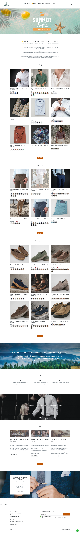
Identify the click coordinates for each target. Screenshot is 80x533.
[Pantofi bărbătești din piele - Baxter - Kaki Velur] (56, 269)
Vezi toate (40, 157)
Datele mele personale (14, 518)
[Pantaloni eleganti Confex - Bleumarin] (21, 194)
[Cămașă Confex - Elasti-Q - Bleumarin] (56, 121)
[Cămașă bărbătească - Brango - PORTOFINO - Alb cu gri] (56, 93)
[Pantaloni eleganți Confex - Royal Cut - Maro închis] (17, 194)
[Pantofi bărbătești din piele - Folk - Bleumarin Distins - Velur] (11, 298)
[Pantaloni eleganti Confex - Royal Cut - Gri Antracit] (11, 194)
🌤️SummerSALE (27, 3)
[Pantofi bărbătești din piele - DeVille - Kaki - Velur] (32, 269)
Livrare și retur (13, 514)
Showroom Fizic (13, 524)
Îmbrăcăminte (41, 3)
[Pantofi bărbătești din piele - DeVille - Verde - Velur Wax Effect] (48, 269)
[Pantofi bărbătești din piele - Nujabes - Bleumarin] (15, 269)
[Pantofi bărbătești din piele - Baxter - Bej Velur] (52, 269)
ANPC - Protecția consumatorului (16, 521)
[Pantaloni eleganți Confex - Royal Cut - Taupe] (15, 194)
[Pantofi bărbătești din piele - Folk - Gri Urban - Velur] (15, 298)
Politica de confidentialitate (15, 513)
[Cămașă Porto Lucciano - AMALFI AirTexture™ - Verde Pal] (42, 122)
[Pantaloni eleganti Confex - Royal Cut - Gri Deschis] (25, 194)
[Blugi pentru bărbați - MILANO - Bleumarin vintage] (54, 222)
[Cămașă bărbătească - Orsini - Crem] (54, 149)
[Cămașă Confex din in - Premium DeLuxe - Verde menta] (34, 95)
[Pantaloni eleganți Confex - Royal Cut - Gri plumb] (15, 196)
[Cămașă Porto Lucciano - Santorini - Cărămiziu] (15, 150)
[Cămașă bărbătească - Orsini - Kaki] (56, 149)
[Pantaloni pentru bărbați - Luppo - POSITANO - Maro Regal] (17, 223)
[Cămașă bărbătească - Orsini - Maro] (58, 149)
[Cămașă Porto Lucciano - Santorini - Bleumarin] (13, 150)
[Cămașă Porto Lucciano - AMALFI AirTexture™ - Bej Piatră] (34, 122)
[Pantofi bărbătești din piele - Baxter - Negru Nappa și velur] (66, 269)
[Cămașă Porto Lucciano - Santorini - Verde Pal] (23, 150)
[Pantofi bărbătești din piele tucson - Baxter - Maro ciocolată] (60, 269)
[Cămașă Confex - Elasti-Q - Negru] (60, 121)
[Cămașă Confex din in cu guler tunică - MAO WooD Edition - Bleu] (15, 93)
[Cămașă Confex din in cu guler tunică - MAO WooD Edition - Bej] (13, 93)
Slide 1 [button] (39, 417)
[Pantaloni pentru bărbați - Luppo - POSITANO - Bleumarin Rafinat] (15, 223)
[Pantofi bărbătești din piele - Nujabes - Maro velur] (23, 269)
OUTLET (36, 5)
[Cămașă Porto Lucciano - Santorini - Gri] (19, 150)
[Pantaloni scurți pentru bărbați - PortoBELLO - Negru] (40, 194)
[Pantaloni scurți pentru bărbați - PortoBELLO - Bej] (32, 194)
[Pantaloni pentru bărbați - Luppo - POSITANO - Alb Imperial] (11, 223)
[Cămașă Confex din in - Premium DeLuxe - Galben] (42, 93)
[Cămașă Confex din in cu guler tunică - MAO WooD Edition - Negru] (17, 93)
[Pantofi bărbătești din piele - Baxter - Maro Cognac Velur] (62, 269)
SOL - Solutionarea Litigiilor (15, 523)
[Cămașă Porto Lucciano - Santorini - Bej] (11, 150)
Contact (43, 5)
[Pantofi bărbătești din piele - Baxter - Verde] (52, 271)
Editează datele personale (15, 519)
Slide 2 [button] (40, 417)
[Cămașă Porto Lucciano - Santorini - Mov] (21, 150)
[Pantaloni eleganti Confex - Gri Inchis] (23, 194)
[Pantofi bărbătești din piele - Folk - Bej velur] (19, 298)
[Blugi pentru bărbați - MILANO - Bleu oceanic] (52, 222)
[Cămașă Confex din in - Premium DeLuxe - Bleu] (38, 93)
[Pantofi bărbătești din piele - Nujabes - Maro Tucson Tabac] (13, 269)
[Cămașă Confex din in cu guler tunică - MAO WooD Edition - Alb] (11, 93)
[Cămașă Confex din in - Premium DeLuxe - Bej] (36, 93)
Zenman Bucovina (67, 529)
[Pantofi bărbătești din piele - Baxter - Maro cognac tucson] (68, 269)
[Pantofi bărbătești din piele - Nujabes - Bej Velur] (11, 269)
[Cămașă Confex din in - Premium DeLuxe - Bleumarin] (40, 93)
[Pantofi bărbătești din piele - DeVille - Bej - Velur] (36, 269)
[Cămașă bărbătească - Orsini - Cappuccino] (52, 149)
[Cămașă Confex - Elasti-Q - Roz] (62, 121)
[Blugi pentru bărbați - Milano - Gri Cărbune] (56, 222)
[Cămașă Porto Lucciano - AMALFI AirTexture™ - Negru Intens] (40, 122)
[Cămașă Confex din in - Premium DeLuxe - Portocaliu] (48, 93)
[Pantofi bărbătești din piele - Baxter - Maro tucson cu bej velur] (64, 269)
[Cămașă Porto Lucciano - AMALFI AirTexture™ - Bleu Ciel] (36, 122)
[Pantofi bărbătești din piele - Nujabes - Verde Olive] (17, 269)
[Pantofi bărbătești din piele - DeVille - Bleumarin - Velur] (38, 269)
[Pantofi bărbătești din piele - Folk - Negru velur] (23, 298)
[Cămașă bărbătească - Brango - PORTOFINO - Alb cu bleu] (54, 93)
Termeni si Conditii (13, 511)
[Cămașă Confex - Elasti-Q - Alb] (52, 121)
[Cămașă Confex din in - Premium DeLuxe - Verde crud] (34, 93)
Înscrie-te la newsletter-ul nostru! (47, 511)
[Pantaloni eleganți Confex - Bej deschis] (13, 196)
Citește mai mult (14, 454)
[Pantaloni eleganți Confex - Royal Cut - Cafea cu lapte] (13, 194)
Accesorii (54, 3)
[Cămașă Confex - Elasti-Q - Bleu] (54, 121)
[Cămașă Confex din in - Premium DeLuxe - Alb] (32, 93)
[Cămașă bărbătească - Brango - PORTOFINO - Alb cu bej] (52, 93)
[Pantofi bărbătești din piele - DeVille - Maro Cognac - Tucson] (42, 269)
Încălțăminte (48, 3)
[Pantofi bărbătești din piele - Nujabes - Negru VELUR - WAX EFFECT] (19, 269)
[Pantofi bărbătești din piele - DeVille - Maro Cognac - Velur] (44, 269)
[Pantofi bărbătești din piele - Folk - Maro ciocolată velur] (21, 298)
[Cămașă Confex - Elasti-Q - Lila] (58, 121)
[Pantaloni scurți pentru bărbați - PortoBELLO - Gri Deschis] (34, 194)
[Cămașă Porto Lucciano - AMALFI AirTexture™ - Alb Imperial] (32, 122)
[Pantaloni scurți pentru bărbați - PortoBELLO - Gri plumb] (36, 194)
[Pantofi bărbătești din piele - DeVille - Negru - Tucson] (46, 269)
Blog (40, 5)
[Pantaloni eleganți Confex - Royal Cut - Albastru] (19, 194)
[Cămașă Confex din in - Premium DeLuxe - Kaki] (44, 93)
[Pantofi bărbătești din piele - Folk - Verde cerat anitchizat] (17, 298)
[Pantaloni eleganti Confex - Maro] (27, 194)
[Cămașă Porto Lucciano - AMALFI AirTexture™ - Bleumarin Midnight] (38, 122)
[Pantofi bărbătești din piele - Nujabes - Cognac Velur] (21, 269)
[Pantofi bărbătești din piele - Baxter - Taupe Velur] (58, 269)
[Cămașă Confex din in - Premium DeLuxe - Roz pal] (32, 95)
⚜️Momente (34, 3)
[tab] (39, 417)
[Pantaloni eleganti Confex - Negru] (11, 196)
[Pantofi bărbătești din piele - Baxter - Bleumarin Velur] (54, 269)
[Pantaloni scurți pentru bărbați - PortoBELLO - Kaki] (38, 194)
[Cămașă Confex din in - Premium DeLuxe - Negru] (46, 93)
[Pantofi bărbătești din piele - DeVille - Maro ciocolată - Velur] (34, 269)
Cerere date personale (14, 516)
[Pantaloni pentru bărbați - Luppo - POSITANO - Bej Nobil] (13, 223)
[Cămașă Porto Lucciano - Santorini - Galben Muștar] (17, 150)
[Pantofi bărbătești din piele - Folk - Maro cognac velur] (13, 298)
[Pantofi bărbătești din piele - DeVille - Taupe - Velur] (40, 269)
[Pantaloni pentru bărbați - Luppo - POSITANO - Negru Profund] (19, 223)
